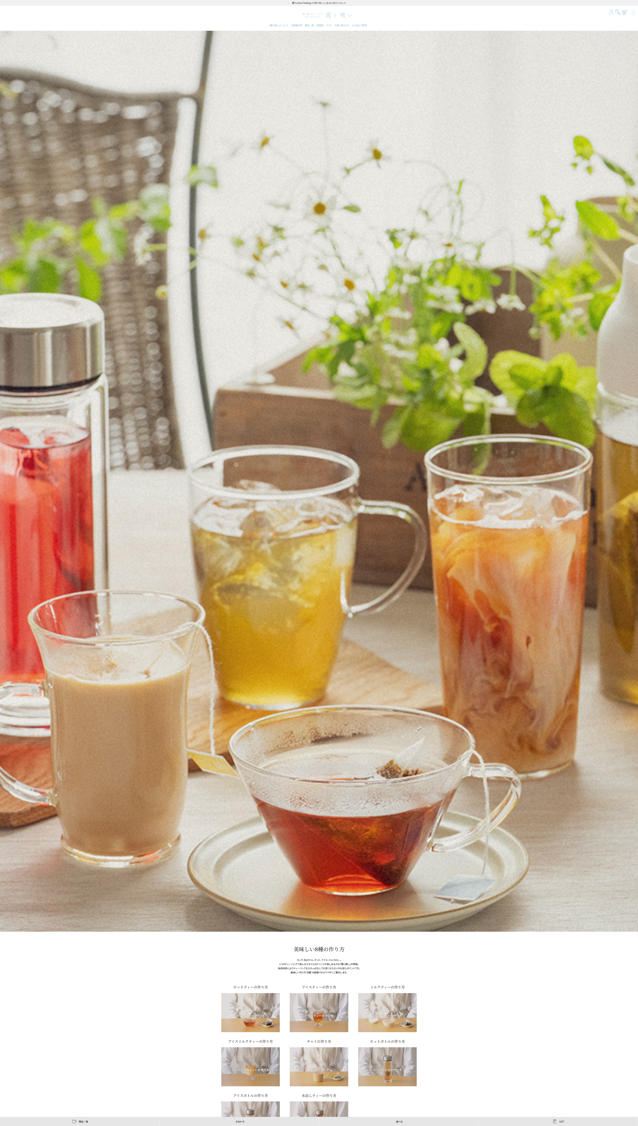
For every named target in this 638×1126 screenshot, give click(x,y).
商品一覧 (309, 25)
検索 (618, 12)
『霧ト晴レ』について (278, 25)
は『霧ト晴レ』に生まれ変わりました (328, 2)
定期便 (320, 25)
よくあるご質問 (359, 25)
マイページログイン (611, 12)
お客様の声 (296, 25)
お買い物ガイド (341, 25)
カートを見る (625, 12)
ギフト (329, 25)
